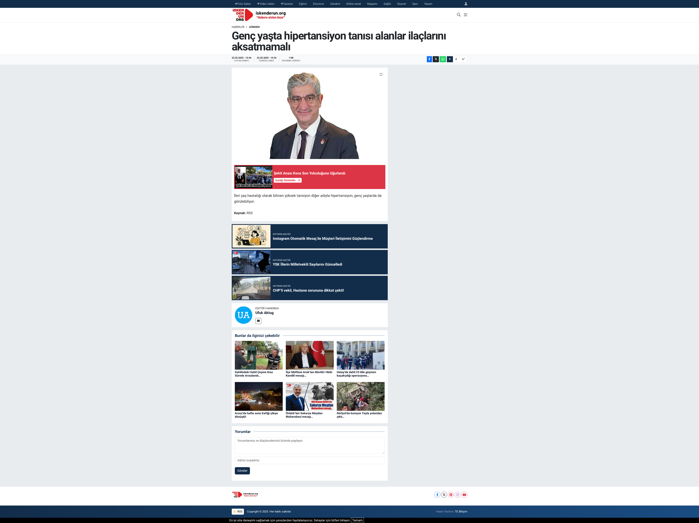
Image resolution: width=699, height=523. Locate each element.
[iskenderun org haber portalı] (260, 14)
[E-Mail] (258, 321)
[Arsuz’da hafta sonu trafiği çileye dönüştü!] (259, 396)
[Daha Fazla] (450, 59)
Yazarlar (288, 3)
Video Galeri (267, 3)
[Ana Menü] (465, 15)
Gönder (242, 470)
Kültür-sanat (353, 3)
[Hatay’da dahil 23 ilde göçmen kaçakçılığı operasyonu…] (361, 355)
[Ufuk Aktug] (243, 315)
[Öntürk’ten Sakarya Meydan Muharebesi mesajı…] (310, 396)
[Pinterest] (451, 495)
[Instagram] (458, 495)
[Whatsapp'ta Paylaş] (443, 59)
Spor (415, 3)
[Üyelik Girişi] (464, 4)
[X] (444, 495)
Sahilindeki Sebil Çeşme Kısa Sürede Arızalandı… (254, 373)
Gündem (335, 3)
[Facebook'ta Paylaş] (429, 59)
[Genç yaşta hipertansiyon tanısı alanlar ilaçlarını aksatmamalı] (310, 113)
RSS (239, 511)
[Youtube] (464, 495)
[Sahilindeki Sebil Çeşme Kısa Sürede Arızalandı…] (259, 355)
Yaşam (428, 3)
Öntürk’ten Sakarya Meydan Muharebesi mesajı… (304, 414)
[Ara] (458, 15)
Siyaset (401, 3)
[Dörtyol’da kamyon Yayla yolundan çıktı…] (361, 396)
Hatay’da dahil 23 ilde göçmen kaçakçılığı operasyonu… (356, 373)
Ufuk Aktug (264, 313)
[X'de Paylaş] (436, 59)
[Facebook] (437, 495)
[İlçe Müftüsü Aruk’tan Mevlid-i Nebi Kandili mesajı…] (310, 355)
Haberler (238, 26)
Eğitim (303, 3)
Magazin (372, 3)
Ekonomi (318, 3)
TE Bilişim (461, 511)
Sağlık (387, 3)
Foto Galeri (244, 3)
